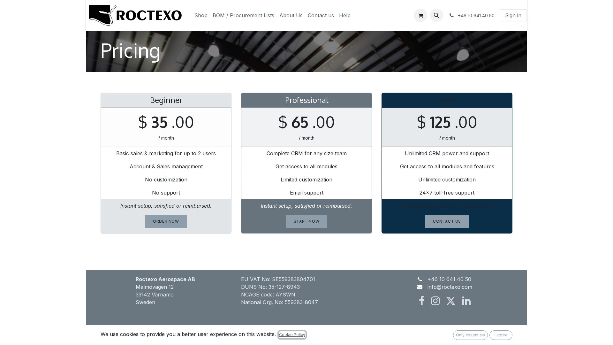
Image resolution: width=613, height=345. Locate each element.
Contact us (447, 221)
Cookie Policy (292, 334)
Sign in (513, 15)
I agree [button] (501, 335)
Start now (306, 221)
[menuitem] (201, 15)
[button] (436, 15)
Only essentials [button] (470, 335)
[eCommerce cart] (420, 15)
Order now (166, 221)
